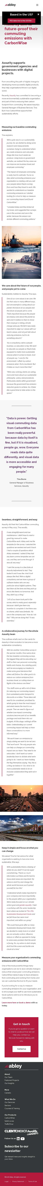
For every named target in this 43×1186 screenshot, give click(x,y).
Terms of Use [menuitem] (32, 1181)
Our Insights (10, 1083)
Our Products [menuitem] (10, 1115)
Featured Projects (12, 1080)
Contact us (21, 1049)
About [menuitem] (7, 1074)
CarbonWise (10, 1118)
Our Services (10, 1102)
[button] (3, 1182)
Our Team (8, 1077)
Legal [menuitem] (6, 1181)
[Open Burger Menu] (37, 5)
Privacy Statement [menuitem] (18, 1181)
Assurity (13, 96)
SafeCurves (9, 1121)
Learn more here (9, 1003)
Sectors (8, 1105)
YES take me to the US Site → (21, 21)
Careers (8, 1093)
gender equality (25, 905)
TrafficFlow (9, 1124)
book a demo (25, 1003)
